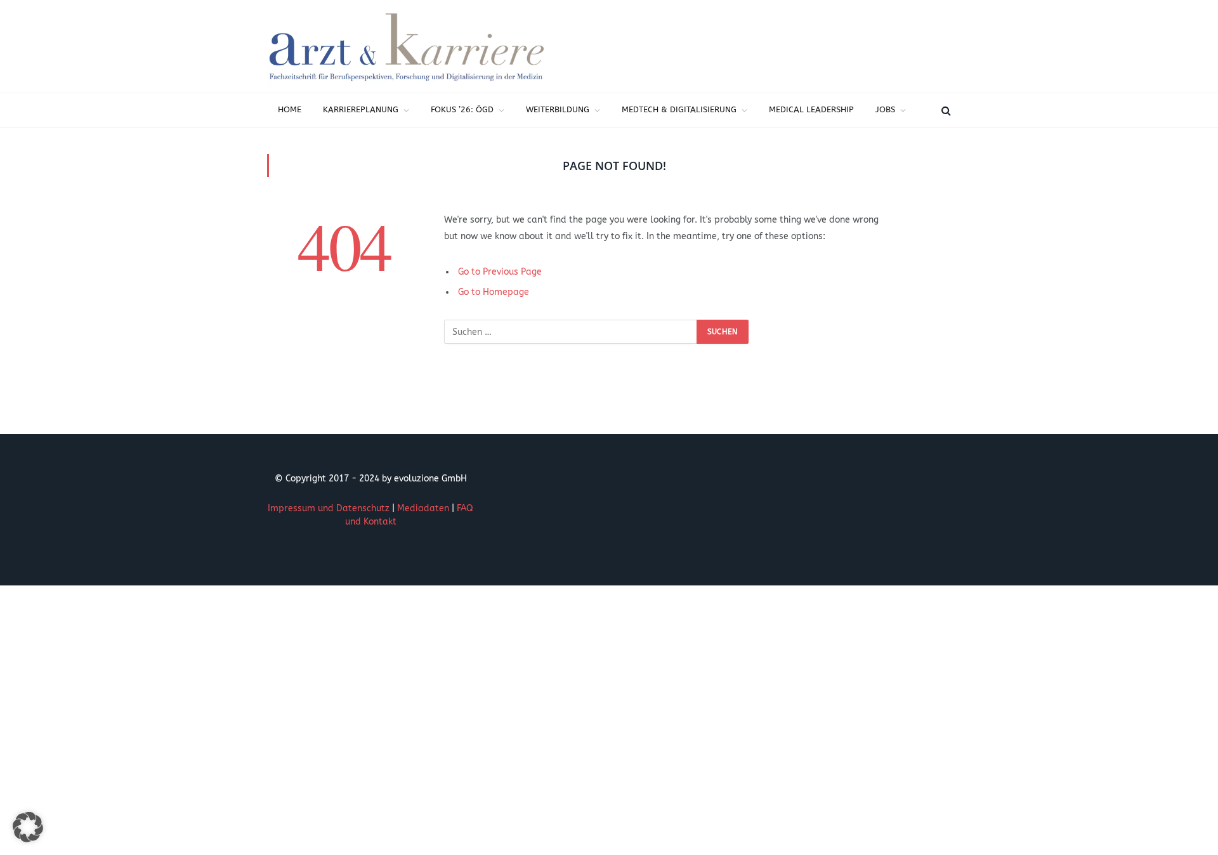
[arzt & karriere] (406, 46)
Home (289, 109)
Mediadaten (423, 508)
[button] (28, 827)
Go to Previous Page (500, 271)
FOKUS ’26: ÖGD (462, 109)
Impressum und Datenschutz (329, 508)
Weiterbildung (557, 109)
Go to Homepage (493, 292)
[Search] (945, 110)
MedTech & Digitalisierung (679, 109)
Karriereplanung (360, 109)
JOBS (885, 109)
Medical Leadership (811, 109)
